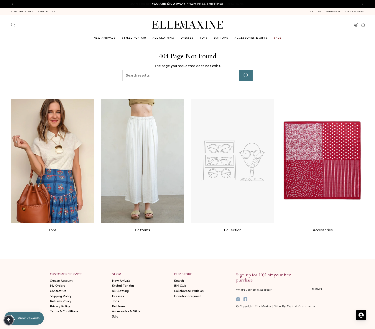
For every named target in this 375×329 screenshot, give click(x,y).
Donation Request (187, 296)
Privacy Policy (60, 306)
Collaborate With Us (189, 291)
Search (179, 281)
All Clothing (120, 291)
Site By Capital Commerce (294, 306)
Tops (115, 301)
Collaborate (354, 11)
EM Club (315, 11)
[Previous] (13, 4)
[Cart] (363, 24)
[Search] (246, 75)
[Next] (362, 4)
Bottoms (118, 306)
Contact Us (47, 11)
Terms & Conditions (64, 311)
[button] (133, 38)
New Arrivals (121, 281)
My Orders (57, 286)
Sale (115, 316)
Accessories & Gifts (126, 311)
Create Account (61, 281)
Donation (333, 11)
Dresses (118, 296)
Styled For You (123, 286)
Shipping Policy (61, 296)
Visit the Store (22, 11)
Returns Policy (60, 301)
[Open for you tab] (361, 315)
